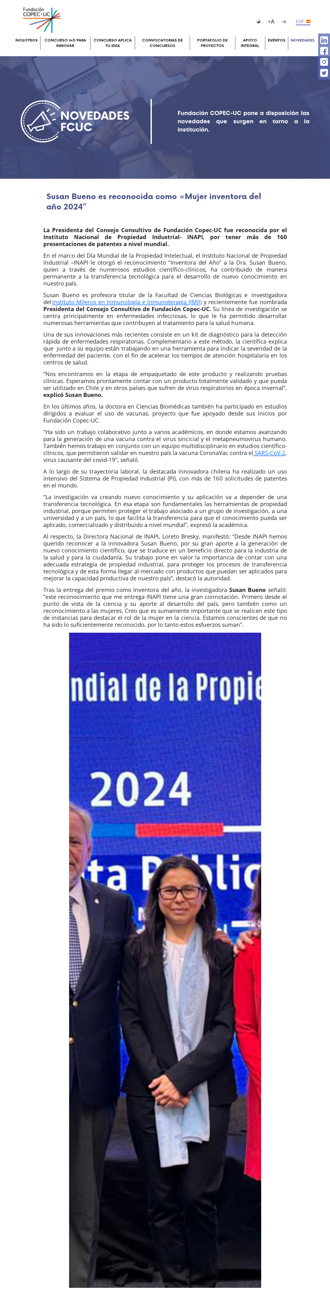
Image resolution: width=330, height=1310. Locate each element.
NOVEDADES (303, 40)
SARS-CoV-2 (269, 453)
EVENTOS (276, 40)
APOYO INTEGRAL (250, 43)
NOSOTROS (26, 40)
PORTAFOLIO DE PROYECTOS (212, 43)
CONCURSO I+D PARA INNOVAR (65, 43)
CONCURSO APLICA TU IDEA (113, 43)
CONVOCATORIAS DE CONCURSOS (162, 43)
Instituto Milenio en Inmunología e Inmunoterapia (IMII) (127, 302)
